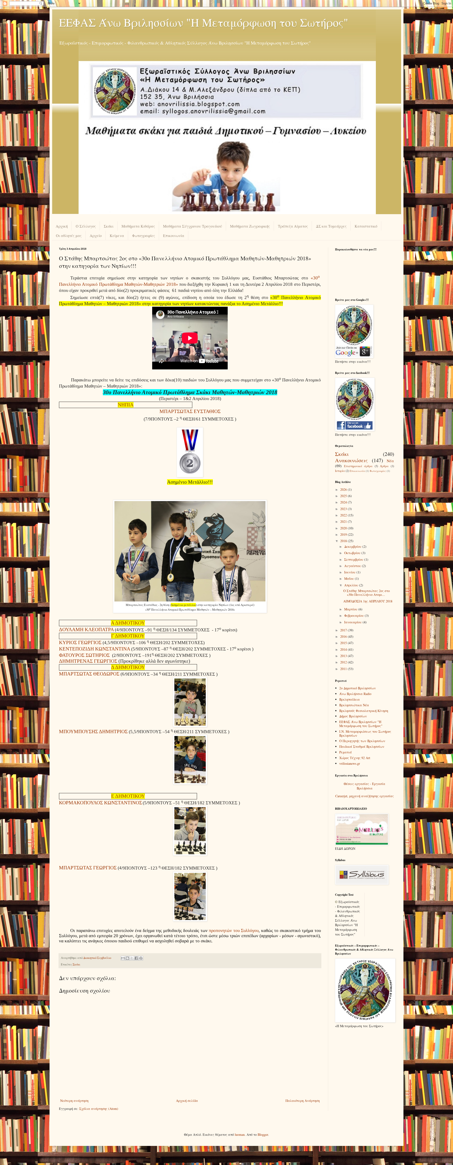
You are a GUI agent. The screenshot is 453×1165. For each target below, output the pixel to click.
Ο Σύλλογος (86, 226)
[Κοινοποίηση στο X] (132, 958)
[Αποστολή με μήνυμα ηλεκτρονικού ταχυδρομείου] (123, 958)
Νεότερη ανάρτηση (74, 1100)
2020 (344, 528)
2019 (344, 534)
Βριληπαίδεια (349, 699)
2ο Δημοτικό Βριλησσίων (357, 688)
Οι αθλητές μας (69, 235)
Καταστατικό (366, 226)
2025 (344, 496)
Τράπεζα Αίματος (293, 226)
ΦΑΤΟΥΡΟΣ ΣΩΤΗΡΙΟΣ (84, 655)
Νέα (390, 460)
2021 (344, 521)
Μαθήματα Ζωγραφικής (250, 226)
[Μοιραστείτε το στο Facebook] (136, 958)
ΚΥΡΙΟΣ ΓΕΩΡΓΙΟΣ (80, 642)
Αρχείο (96, 235)
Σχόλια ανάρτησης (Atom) (98, 1108)
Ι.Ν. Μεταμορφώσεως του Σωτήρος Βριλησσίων (365, 733)
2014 (344, 649)
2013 (344, 656)
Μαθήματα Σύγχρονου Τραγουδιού (192, 226)
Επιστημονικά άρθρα (358, 466)
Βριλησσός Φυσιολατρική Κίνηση (363, 710)
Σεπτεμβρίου (354, 559)
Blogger (263, 1134)
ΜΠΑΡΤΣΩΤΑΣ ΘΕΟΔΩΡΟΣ (89, 674)
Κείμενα (117, 235)
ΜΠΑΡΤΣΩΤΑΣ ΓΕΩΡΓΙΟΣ (88, 868)
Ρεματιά (345, 752)
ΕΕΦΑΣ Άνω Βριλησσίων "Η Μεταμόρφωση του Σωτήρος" (203, 22)
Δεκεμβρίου (353, 546)
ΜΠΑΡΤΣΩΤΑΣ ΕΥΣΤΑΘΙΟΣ (190, 411)
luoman (240, 1134)
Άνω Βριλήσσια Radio (355, 693)
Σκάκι (108, 226)
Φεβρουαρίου (354, 615)
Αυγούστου (353, 566)
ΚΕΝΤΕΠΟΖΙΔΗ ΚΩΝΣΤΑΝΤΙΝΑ (94, 649)
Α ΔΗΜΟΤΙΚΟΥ (128, 623)
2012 (344, 662)
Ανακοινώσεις (351, 460)
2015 (344, 643)
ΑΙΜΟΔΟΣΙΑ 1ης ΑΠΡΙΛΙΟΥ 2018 (367, 601)
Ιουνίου (350, 572)
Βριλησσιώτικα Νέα (354, 705)
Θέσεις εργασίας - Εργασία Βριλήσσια (364, 786)
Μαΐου (349, 578)
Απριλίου (351, 585)
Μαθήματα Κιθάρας (138, 226)
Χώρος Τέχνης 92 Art (354, 758)
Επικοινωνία (173, 235)
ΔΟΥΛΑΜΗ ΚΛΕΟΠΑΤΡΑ (86, 630)
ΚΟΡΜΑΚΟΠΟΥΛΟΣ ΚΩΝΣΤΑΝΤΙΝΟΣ (100, 802)
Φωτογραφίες (143, 235)
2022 (344, 515)
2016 (344, 636)
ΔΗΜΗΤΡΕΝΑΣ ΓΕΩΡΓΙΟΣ (88, 661)
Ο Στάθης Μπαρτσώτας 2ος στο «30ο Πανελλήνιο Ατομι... (366, 593)
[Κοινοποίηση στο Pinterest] (140, 958)
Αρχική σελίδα (187, 1100)
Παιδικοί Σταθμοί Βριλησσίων (361, 746)
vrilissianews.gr (349, 763)
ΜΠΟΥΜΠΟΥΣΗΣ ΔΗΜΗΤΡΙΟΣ (93, 731)
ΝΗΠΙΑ (126, 405)
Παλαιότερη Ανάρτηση (302, 1100)
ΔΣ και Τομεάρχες (331, 226)
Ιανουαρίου (353, 622)
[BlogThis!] (127, 958)
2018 (344, 541)
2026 (344, 489)
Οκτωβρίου (352, 553)
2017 (344, 630)
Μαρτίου (351, 609)
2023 (344, 509)
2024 (344, 502)
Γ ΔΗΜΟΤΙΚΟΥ (128, 636)
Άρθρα (384, 466)
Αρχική (62, 226)
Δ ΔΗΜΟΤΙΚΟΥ (128, 667)
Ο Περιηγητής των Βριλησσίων (362, 741)
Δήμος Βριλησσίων (353, 716)
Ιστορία (340, 471)
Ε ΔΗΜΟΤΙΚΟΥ (128, 796)
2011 (344, 668)
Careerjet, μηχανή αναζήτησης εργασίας (364, 796)
